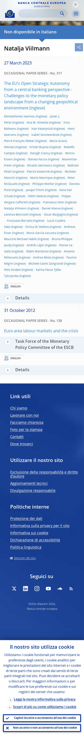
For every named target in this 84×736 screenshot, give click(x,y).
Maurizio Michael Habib (20, 239)
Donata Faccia (37, 159)
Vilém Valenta (37, 196)
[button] (76, 5)
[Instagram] (37, 588)
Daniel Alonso (51, 208)
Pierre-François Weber (19, 141)
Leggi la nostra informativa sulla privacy (45, 699)
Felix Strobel (12, 270)
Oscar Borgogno (55, 214)
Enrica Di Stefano (37, 227)
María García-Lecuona (41, 233)
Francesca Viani (53, 202)
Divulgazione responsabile (32, 491)
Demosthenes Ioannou (19, 116)
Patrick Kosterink (38, 171)
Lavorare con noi (24, 415)
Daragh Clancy (40, 153)
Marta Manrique (41, 177)
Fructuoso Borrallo (19, 220)
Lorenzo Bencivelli (16, 214)
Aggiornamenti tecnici (29, 483)
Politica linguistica (25, 547)
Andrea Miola (42, 257)
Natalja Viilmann (15, 208)
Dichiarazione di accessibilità (35, 540)
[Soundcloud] (60, 588)
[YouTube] (48, 588)
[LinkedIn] (25, 588)
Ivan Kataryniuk (42, 128)
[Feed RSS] (71, 588)
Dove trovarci (21, 444)
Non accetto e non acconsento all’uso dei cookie (45, 728)
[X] (14, 588)
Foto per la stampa (26, 430)
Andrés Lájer (35, 245)
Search (62, 13)
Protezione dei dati (26, 519)
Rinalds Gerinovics (39, 165)
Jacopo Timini (35, 190)
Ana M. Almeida (37, 122)
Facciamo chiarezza (26, 423)
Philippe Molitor (43, 184)
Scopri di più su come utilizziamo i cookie (44, 707)
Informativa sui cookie (29, 533)
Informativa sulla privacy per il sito (40, 526)
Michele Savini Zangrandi (46, 263)
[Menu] (76, 13)
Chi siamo (18, 408)
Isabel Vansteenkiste (45, 135)
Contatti (17, 437)
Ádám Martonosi (37, 251)
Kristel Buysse (39, 147)
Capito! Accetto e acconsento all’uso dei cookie (45, 718)
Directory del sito (25, 558)
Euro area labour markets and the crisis (41, 331)
